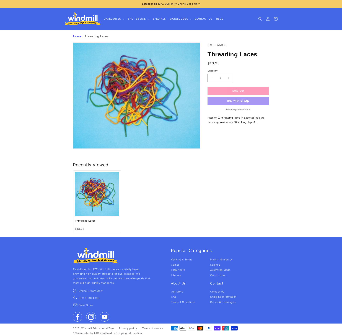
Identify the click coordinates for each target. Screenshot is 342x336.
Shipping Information (223, 296)
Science (215, 264)
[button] (114, 19)
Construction (218, 275)
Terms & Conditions (183, 302)
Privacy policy (128, 328)
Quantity (212, 70)
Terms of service (152, 328)
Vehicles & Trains (181, 259)
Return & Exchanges (223, 302)
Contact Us (217, 291)
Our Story (177, 291)
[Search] (260, 19)
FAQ (173, 296)
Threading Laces (85, 220)
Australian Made (220, 269)
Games (175, 264)
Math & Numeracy (221, 259)
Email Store (86, 305)
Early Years (178, 269)
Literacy (176, 275)
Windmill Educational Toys (98, 328)
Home (77, 36)
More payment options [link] (238, 109)
